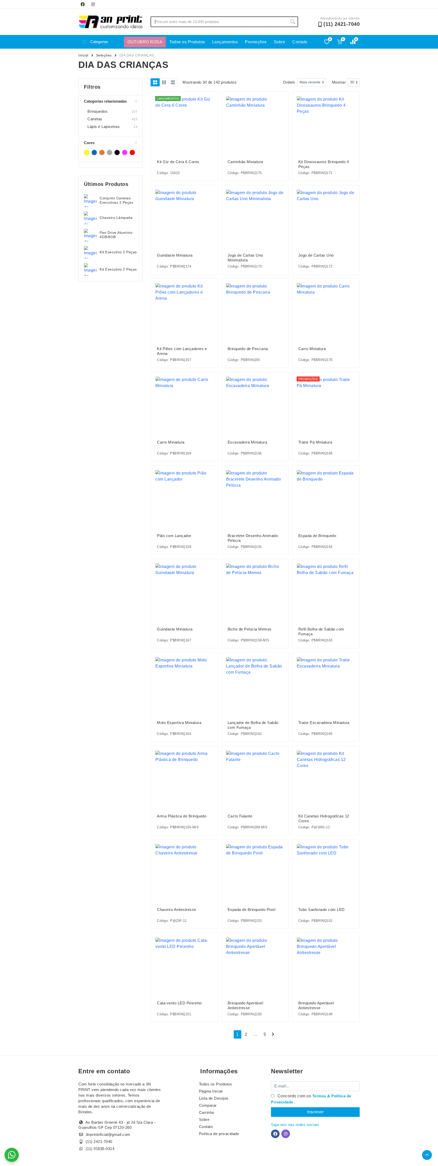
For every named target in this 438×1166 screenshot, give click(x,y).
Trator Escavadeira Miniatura (324, 722)
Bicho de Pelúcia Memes (250, 629)
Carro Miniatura (312, 349)
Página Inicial (211, 1091)
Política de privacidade (219, 1134)
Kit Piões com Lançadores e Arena (182, 351)
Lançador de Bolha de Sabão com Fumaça (253, 725)
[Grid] (155, 82)
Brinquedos (97, 111)
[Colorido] (102, 152)
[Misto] (109, 152)
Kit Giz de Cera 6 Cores (178, 162)
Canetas (94, 119)
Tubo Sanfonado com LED (321, 909)
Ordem (289, 82)
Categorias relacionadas (105, 101)
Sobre (279, 42)
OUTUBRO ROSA (144, 42)
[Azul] (94, 152)
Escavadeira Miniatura (247, 442)
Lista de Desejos (214, 1098)
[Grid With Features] (164, 82)
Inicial (83, 55)
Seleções (104, 55)
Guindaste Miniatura (175, 255)
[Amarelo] (86, 152)
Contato (299, 42)
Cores (89, 143)
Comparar (208, 1105)
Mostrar (339, 82)
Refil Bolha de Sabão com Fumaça (321, 631)
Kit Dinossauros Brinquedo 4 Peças (323, 164)
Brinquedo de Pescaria (248, 349)
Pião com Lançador (174, 535)
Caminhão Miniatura (245, 162)
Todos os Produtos (187, 42)
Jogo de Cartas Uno (316, 255)
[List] (172, 82)
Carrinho (206, 1112)
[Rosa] (124, 152)
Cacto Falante (240, 816)
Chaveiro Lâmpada (116, 218)
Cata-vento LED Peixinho (179, 1003)
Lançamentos (225, 42)
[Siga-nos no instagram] (93, 4)
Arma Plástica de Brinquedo (181, 816)
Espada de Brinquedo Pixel (252, 909)
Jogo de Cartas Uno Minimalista (245, 257)
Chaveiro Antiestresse (176, 909)
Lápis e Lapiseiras (103, 126)
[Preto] (117, 152)
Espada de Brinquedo (317, 535)
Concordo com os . (311, 1099)
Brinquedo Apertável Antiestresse (245, 1005)
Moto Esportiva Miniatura (179, 722)
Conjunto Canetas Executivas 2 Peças (116, 200)
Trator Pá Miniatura (315, 442)
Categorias (99, 42)
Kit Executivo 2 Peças (118, 252)
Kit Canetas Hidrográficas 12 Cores (323, 818)
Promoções (256, 42)
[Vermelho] (132, 152)
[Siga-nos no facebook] (82, 4)
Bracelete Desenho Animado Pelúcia (253, 538)
